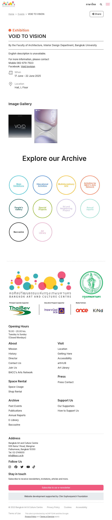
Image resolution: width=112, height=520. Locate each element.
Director (12, 358)
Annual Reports (17, 415)
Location (62, 348)
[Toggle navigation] (108, 4)
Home (11, 14)
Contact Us (14, 363)
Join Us (12, 367)
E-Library (13, 420)
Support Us (65, 400)
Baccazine (14, 424)
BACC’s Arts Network (20, 372)
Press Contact (65, 382)
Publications (15, 410)
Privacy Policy (53, 507)
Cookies (68, 507)
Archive (13, 400)
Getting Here (65, 353)
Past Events (15, 406)
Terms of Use (14, 513)
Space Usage (15, 386)
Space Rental (17, 381)
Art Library (63, 367)
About (12, 343)
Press (62, 376)
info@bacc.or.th (15, 455)
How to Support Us (68, 410)
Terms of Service (47, 517)
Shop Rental (15, 391)
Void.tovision (28, 66)
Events (21, 14)
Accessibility (65, 358)
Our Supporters (66, 406)
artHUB (62, 363)
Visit (61, 343)
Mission (12, 348)
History (12, 353)
